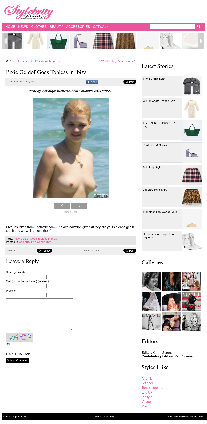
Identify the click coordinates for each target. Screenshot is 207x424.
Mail (145, 406)
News (23, 26)
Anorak (147, 378)
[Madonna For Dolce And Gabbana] (191, 321)
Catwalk (101, 26)
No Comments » (43, 241)
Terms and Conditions (177, 416)
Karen (14, 81)
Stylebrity (109, 416)
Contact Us (9, 416)
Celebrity (24, 241)
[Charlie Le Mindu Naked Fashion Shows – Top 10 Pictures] (171, 301)
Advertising (21, 416)
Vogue (146, 401)
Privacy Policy (197, 416)
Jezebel (147, 383)
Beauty (56, 26)
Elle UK (147, 392)
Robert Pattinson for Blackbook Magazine (35, 61)
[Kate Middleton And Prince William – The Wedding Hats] (191, 281)
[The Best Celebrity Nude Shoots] (151, 321)
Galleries (152, 262)
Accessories (78, 26)
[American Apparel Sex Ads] (171, 321)
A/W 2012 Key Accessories (116, 61)
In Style (147, 397)
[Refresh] (8, 344)
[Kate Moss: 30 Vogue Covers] (191, 301)
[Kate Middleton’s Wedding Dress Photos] (151, 301)
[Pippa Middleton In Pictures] (171, 281)
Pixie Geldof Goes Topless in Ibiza (35, 238)
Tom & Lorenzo (152, 387)
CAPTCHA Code (18, 354)
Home (10, 26)
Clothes (39, 26)
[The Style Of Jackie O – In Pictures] (151, 281)
